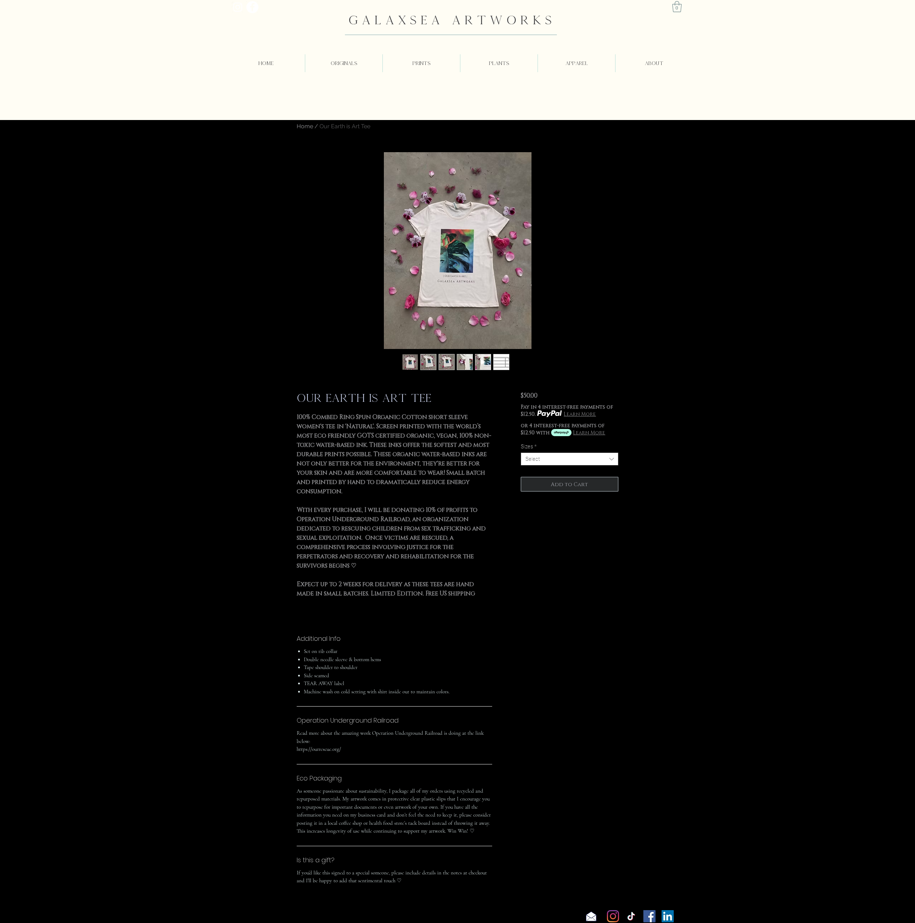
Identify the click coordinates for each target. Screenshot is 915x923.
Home (305, 126)
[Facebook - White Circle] (252, 7)
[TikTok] (631, 916)
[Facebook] (649, 916)
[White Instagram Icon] (238, 7)
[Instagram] (613, 916)
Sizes (528, 446)
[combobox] (569, 459)
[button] (677, 6)
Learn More (580, 414)
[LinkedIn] (668, 916)
